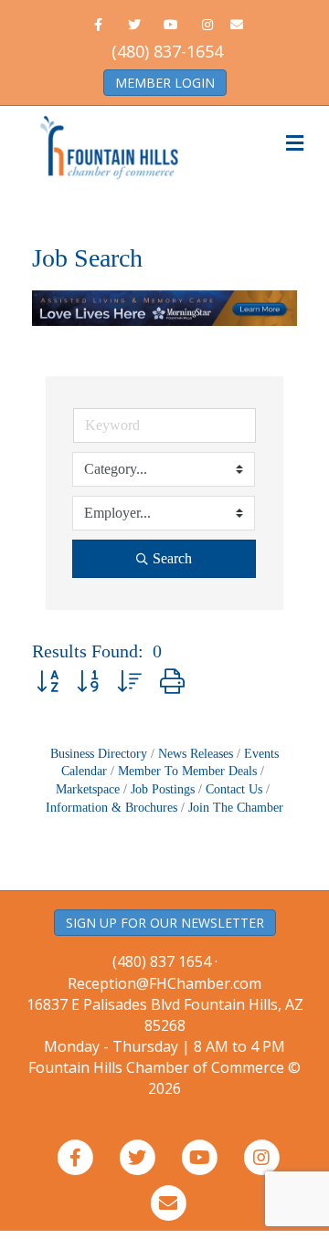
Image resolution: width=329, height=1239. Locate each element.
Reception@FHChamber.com (164, 983)
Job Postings (163, 789)
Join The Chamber (235, 807)
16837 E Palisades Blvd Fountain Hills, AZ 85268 (165, 1025)
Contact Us (234, 789)
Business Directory (98, 754)
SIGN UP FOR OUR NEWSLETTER (165, 922)
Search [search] (172, 558)
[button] (47, 682)
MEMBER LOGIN (165, 82)
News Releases (195, 754)
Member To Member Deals (187, 771)
